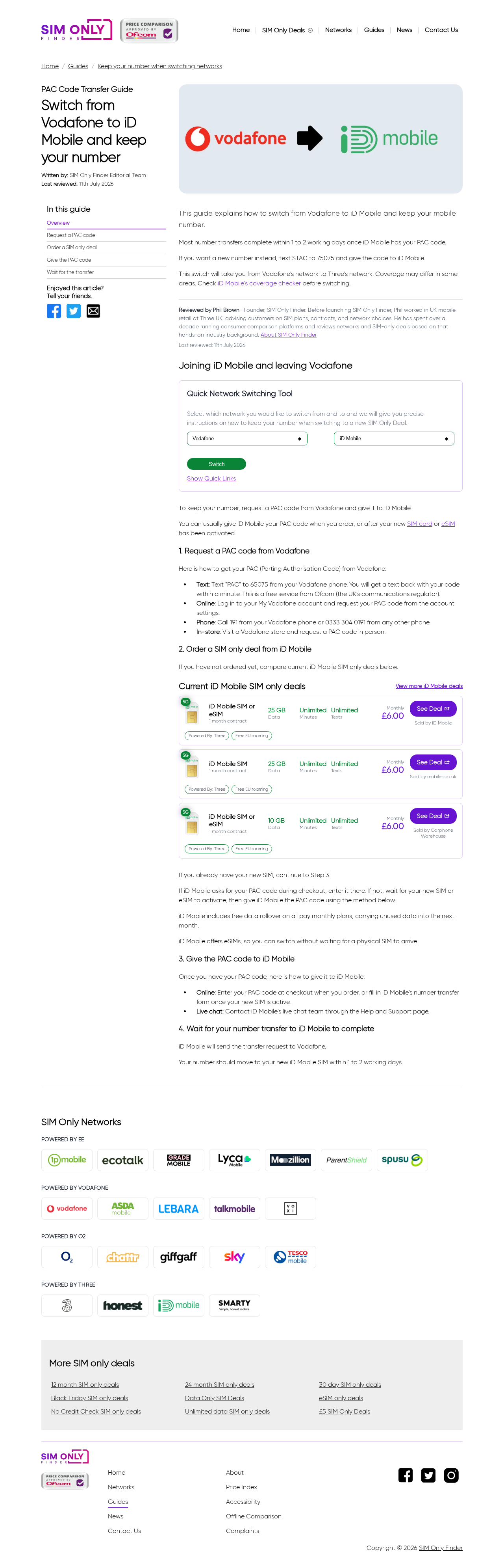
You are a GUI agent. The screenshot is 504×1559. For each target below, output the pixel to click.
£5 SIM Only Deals (344, 1411)
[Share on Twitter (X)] (76, 316)
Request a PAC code (71, 235)
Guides (374, 30)
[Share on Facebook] (57, 316)
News (404, 30)
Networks (338, 30)
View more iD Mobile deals (429, 686)
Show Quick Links (211, 478)
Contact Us (441, 30)
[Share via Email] (95, 316)
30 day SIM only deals (350, 1384)
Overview (58, 223)
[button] (149, 30)
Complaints (242, 1531)
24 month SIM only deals (219, 1384)
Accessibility (243, 1501)
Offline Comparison (254, 1516)
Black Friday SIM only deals (89, 1398)
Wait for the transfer (70, 272)
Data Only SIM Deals (214, 1398)
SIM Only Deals (283, 30)
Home (241, 30)
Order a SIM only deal (72, 248)
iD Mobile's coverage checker (259, 283)
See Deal (429, 708)
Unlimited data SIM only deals (227, 1411)
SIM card (419, 523)
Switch (217, 464)
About (235, 1472)
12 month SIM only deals (85, 1384)
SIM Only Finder (441, 1548)
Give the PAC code (69, 260)
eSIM (448, 523)
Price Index (241, 1487)
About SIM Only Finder (289, 335)
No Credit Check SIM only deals (96, 1411)
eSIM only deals (341, 1398)
